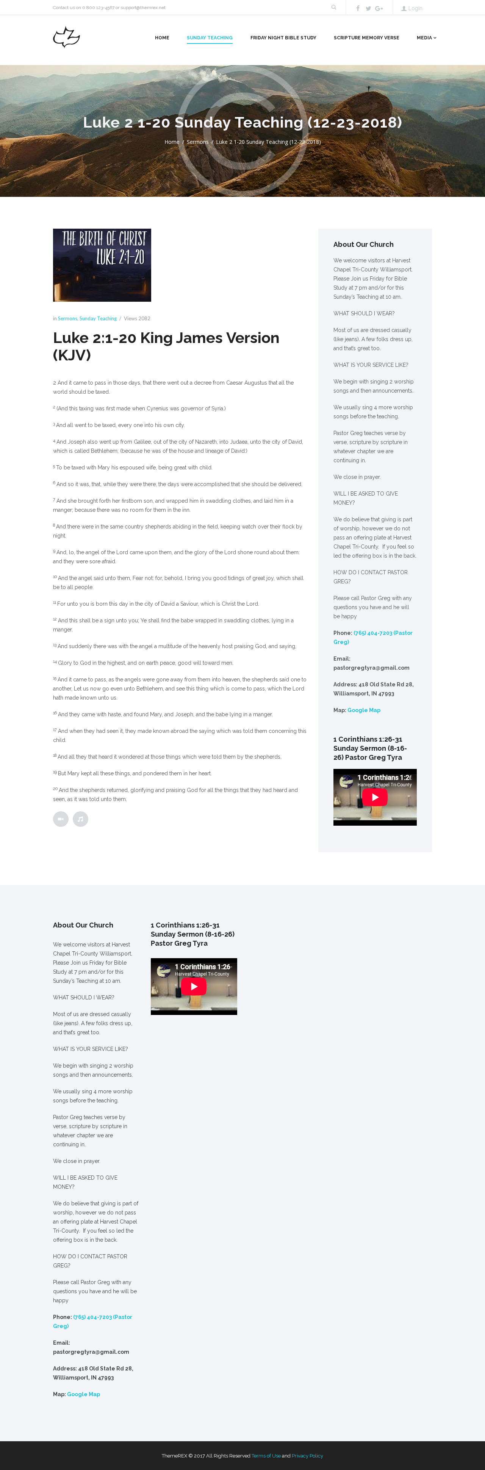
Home (162, 38)
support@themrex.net (143, 7)
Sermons (198, 141)
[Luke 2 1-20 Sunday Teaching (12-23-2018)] (102, 265)
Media (424, 38)
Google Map (363, 710)
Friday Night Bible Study (283, 38)
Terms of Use (266, 1456)
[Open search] (333, 7)
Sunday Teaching (210, 38)
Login (415, 8)
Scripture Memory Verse (366, 38)
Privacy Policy (307, 1456)
